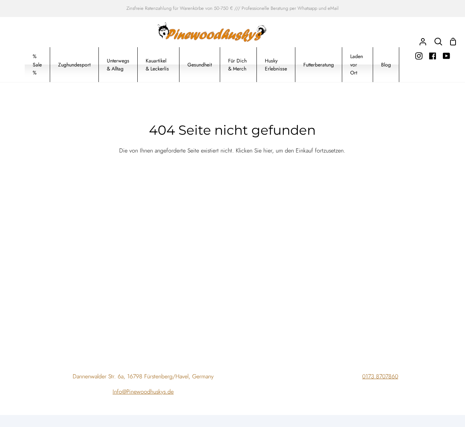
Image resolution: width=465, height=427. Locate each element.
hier (267, 150)
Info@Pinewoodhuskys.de (143, 391)
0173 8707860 (380, 376)
